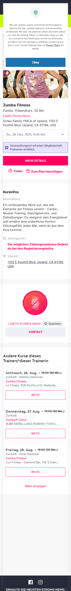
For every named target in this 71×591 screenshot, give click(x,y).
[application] (35, 295)
